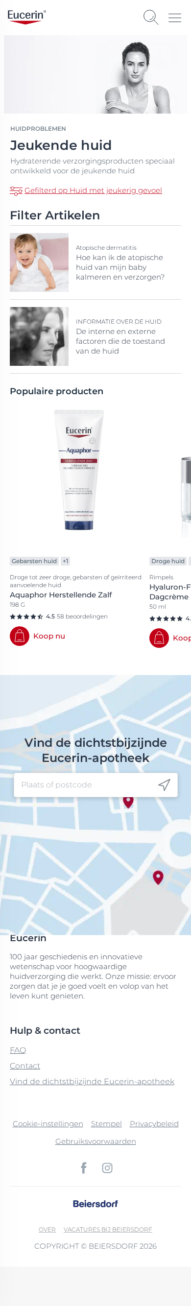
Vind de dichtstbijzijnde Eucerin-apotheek (92, 1081)
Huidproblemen (38, 128)
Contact (25, 1065)
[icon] (164, 785)
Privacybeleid (154, 1123)
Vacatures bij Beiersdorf (108, 1229)
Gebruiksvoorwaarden (95, 1141)
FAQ (18, 1050)
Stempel (106, 1123)
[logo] (27, 17)
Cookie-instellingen (48, 1123)
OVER (47, 1229)
